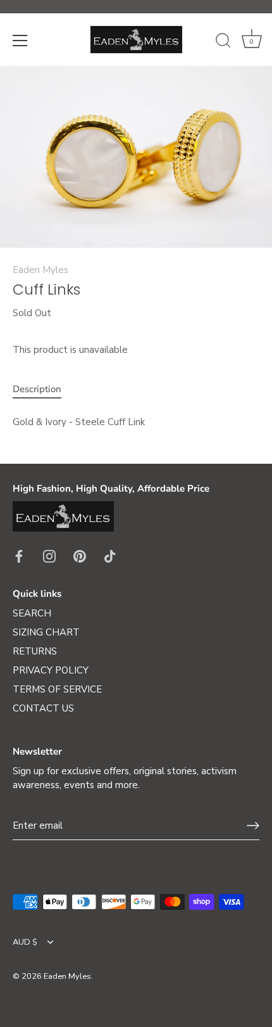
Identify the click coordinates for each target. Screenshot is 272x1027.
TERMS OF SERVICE (57, 689)
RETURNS (35, 651)
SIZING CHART (46, 632)
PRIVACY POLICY (51, 670)
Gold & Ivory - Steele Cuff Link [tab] (79, 422)
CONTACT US (43, 708)
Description (37, 389)
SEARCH (32, 613)
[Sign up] (253, 825)
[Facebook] (19, 555)
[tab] (43, 389)
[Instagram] (49, 555)
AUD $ (25, 943)
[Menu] (20, 40)
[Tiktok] (110, 555)
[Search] (223, 42)
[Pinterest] (79, 555)
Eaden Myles (40, 270)
